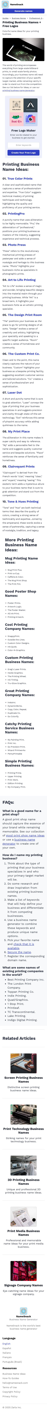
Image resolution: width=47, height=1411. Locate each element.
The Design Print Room (25, 315)
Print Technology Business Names (23, 1130)
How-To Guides (11, 1378)
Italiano (7, 1352)
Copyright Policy (11, 1391)
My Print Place (19, 431)
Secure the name (19, 952)
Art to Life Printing (21, 280)
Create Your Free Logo (23, 152)
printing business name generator (19, 90)
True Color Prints (19, 178)
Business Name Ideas (14, 1373)
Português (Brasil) (12, 1361)
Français (7, 1357)
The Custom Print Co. (24, 354)
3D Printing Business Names (23, 1181)
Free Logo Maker (23, 130)
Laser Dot (15, 392)
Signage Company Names (23, 1285)
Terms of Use (10, 1387)
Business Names (19, 18)
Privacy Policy (10, 1396)
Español (7, 1348)
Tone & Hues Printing (22, 501)
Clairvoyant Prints (21, 466)
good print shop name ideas (25, 835)
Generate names (23, 11)
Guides (5, 18)
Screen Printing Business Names (23, 1079)
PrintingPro (16, 213)
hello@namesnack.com (15, 1383)
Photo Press (17, 245)
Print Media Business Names (23, 1233)
